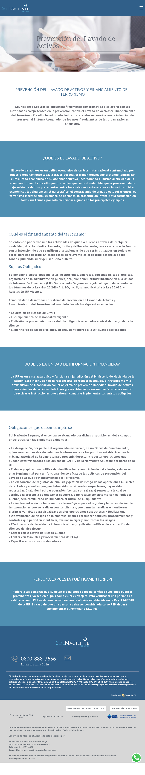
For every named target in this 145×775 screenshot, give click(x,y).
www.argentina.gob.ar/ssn (22, 758)
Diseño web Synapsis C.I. (123, 695)
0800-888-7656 (38, 658)
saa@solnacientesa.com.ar (42, 750)
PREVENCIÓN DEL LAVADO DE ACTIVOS (86, 708)
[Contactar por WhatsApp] (136, 757)
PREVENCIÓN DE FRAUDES (124, 708)
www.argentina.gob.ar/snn (85, 716)
